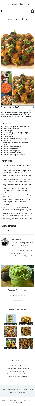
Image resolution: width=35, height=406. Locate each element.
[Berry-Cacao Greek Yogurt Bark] (18, 276)
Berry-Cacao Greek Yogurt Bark (18, 290)
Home (3, 390)
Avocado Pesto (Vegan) (17, 371)
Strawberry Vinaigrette (17, 365)
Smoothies (21, 392)
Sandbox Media (17, 402)
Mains (25, 390)
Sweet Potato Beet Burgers (17, 377)
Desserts (13, 392)
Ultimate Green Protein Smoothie (17, 368)
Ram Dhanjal (16, 239)
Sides (31, 390)
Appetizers (11, 390)
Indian (19, 390)
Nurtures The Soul (17, 4)
